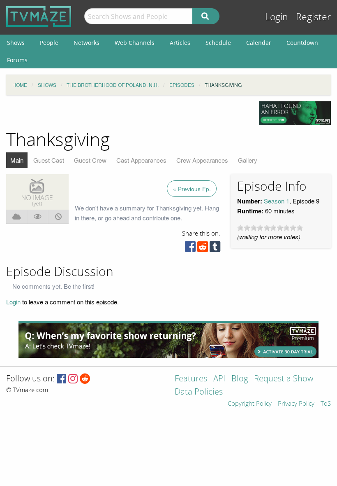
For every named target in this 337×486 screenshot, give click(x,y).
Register (313, 17)
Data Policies (199, 392)
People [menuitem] (49, 43)
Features (191, 379)
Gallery (247, 160)
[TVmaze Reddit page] (85, 379)
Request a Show (283, 379)
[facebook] (190, 248)
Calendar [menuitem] (258, 43)
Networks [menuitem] (86, 43)
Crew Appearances (202, 160)
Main (16, 160)
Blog (239, 379)
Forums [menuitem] (17, 60)
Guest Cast (48, 160)
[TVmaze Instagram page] (73, 379)
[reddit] (202, 248)
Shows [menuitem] (16, 43)
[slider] (270, 227)
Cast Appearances (141, 160)
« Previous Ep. (192, 189)
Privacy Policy (296, 404)
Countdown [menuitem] (302, 43)
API (219, 379)
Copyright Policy (250, 404)
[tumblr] (215, 248)
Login (276, 17)
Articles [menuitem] (180, 43)
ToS (326, 404)
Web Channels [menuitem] (135, 43)
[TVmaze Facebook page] (61, 379)
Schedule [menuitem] (218, 43)
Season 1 (276, 200)
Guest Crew (90, 160)
